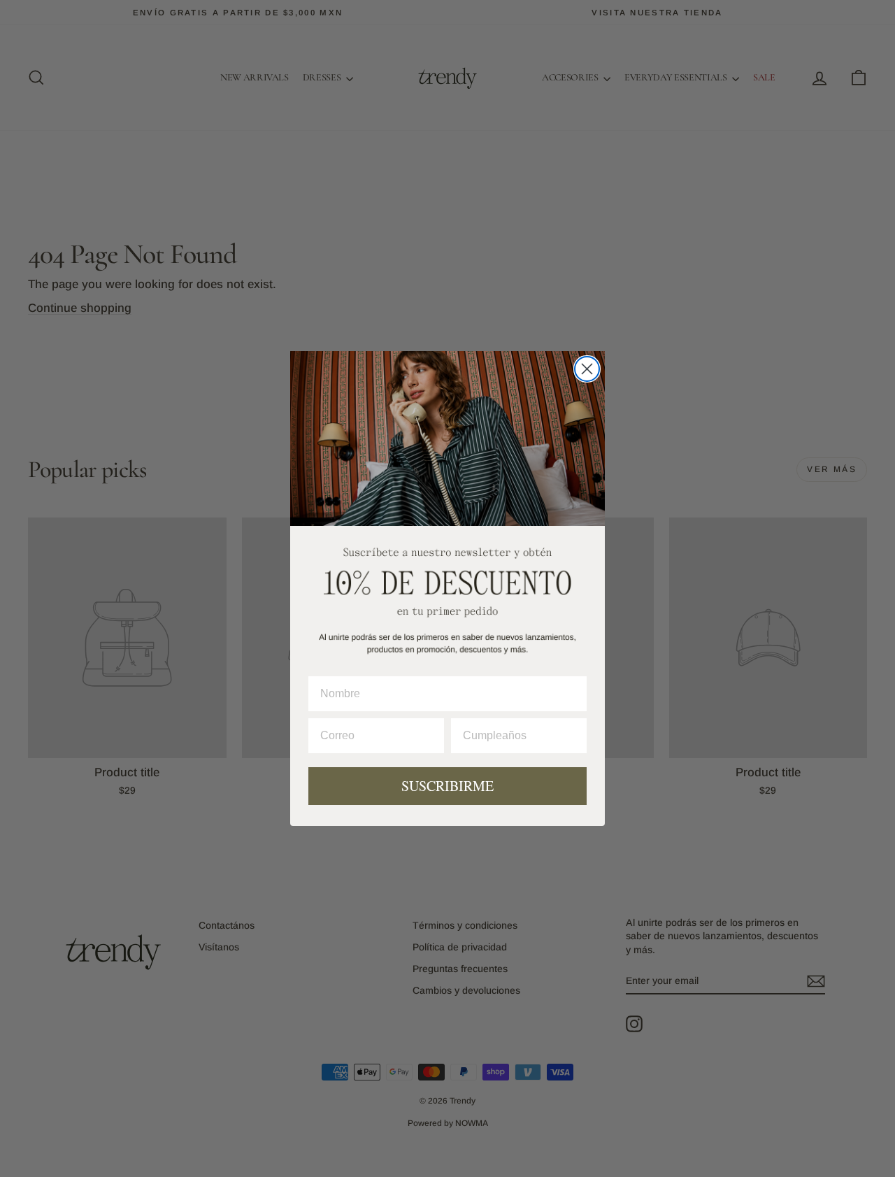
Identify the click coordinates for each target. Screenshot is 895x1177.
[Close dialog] (587, 369)
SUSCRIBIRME (447, 785)
